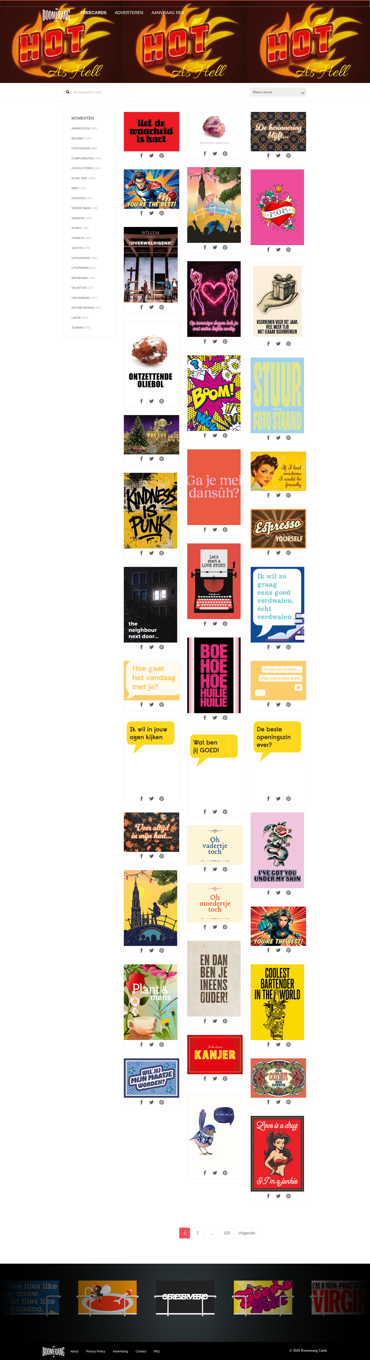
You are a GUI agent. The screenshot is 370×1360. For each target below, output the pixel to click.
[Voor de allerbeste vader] (151, 189)
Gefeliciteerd (86, 168)
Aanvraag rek (168, 12)
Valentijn (82, 287)
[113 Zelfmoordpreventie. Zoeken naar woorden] (151, 680)
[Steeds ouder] (278, 1077)
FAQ (157, 1351)
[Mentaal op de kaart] (215, 1130)
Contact (141, 1351)
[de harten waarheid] (215, 130)
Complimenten (86, 158)
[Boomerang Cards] (56, 18)
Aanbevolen (84, 128)
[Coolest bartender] (278, 1002)
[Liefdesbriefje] (278, 1154)
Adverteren (129, 12)
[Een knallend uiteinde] (215, 393)
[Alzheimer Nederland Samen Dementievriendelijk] (151, 756)
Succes (80, 247)
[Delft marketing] (215, 205)
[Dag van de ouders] (215, 979)
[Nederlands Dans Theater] (215, 487)
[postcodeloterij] (215, 1054)
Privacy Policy (95, 1351)
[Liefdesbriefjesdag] (215, 581)
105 (228, 1233)
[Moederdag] (278, 207)
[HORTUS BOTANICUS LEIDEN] (151, 1002)
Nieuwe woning (86, 307)
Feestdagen (84, 148)
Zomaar (81, 327)
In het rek (83, 178)
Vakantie (81, 218)
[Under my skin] (278, 850)
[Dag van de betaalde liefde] (215, 299)
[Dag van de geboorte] (215, 675)
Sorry (80, 227)
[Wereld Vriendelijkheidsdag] (278, 471)
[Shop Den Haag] (151, 605)
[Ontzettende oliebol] (151, 359)
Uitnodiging (84, 257)
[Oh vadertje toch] (215, 845)
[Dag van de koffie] (278, 528)
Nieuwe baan (84, 208)
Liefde (79, 317)
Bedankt (81, 138)
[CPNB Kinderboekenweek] (278, 605)
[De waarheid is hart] (151, 131)
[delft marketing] (151, 434)
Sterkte (81, 238)
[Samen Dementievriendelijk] (151, 1078)
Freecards (93, 12)
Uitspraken (83, 267)
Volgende (246, 1233)
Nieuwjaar (83, 277)
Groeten (82, 198)
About (74, 1351)
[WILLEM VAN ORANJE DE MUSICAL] (151, 265)
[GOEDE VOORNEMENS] (278, 301)
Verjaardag (84, 297)
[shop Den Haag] (278, 395)
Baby (78, 188)
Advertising (120, 1351)
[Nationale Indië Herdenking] (278, 131)
